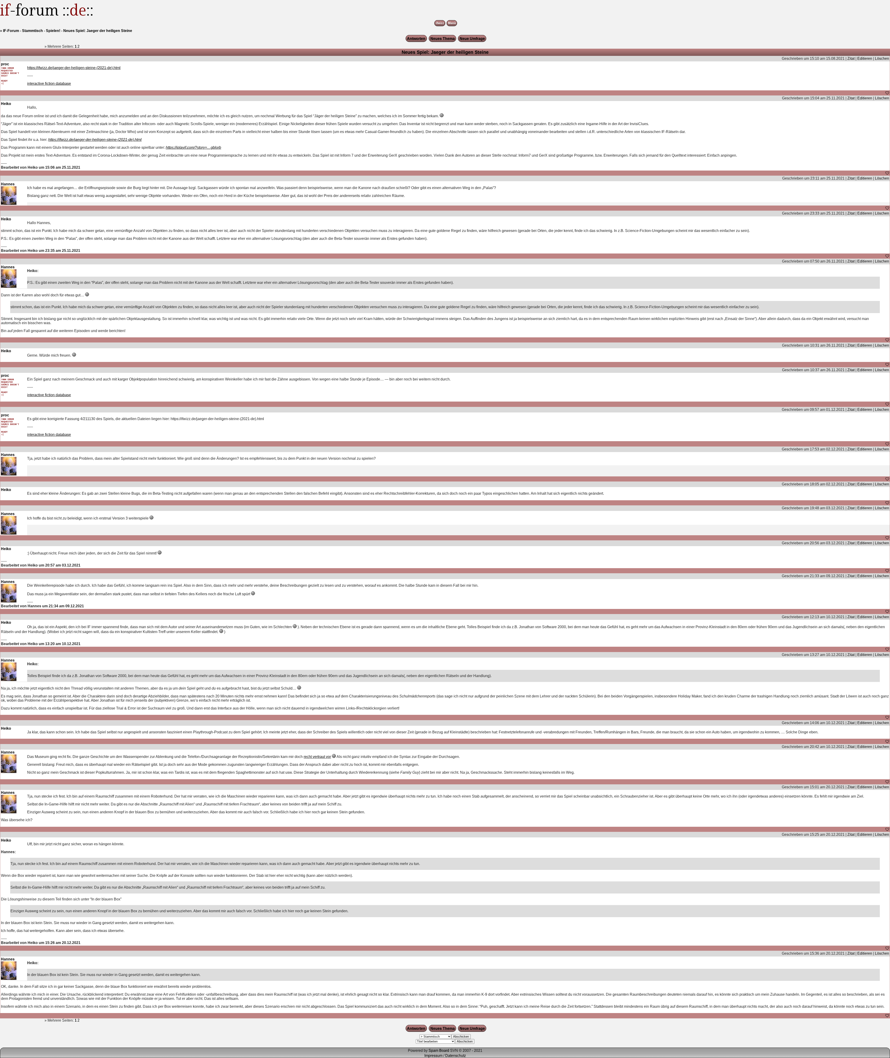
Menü (452, 23)
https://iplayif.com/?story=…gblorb (193, 147)
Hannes (8, 184)
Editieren (864, 58)
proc (5, 64)
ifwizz (440, 23)
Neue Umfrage (472, 39)
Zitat (851, 58)
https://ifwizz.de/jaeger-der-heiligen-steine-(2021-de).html (74, 68)
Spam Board (439, 1050)
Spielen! (53, 31)
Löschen (882, 58)
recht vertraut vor (317, 757)
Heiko (6, 104)
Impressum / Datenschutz (445, 1056)
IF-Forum (11, 31)
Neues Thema (442, 39)
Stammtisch (32, 31)
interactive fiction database (49, 84)
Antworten (416, 39)
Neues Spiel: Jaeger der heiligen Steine (97, 31)
